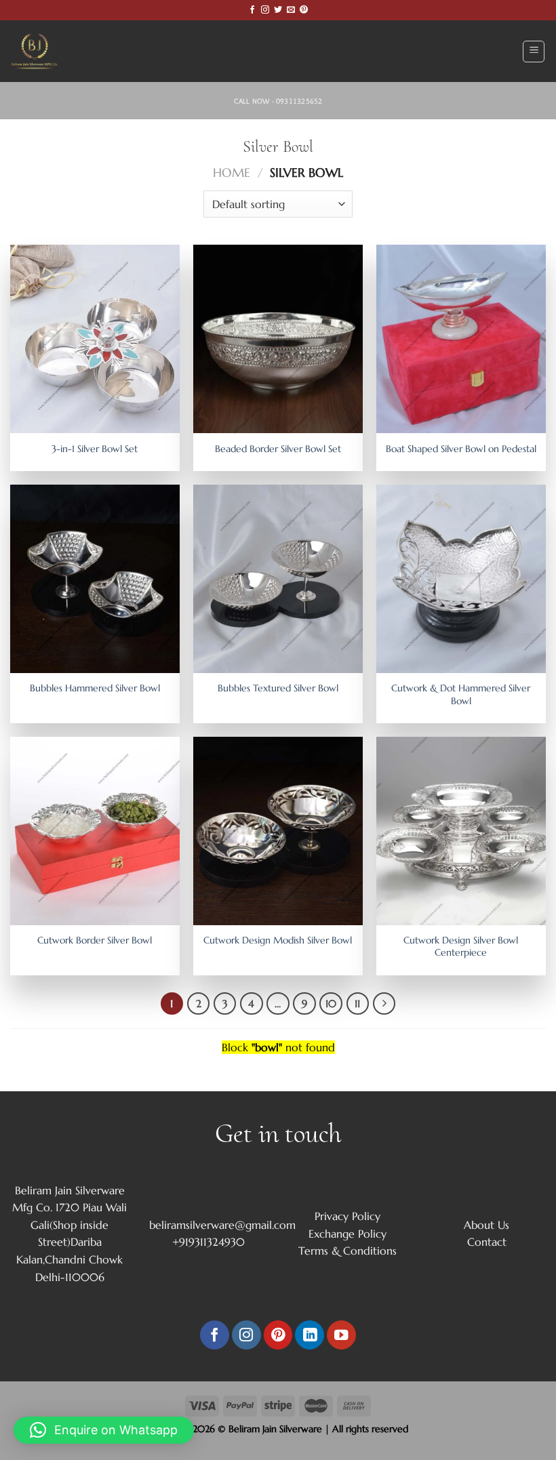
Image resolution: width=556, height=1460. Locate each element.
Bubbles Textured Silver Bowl (278, 688)
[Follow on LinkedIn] (309, 1335)
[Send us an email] (291, 10)
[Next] (384, 1003)
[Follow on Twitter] (278, 10)
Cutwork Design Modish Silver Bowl (277, 940)
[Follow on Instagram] (265, 10)
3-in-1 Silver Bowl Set (95, 449)
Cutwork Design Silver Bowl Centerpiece (460, 946)
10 (330, 1003)
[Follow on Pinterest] (304, 10)
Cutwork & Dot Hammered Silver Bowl (460, 694)
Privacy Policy (347, 1216)
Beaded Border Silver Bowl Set (278, 449)
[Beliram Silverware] (44, 51)
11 (357, 1003)
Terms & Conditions (347, 1250)
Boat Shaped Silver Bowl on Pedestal (461, 449)
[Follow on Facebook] (252, 10)
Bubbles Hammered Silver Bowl (95, 688)
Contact (487, 1242)
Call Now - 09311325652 (278, 101)
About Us (486, 1225)
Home (231, 172)
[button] (104, 1430)
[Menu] (533, 51)
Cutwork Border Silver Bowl (94, 940)
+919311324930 (208, 1242)
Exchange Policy (347, 1233)
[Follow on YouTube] (341, 1335)
